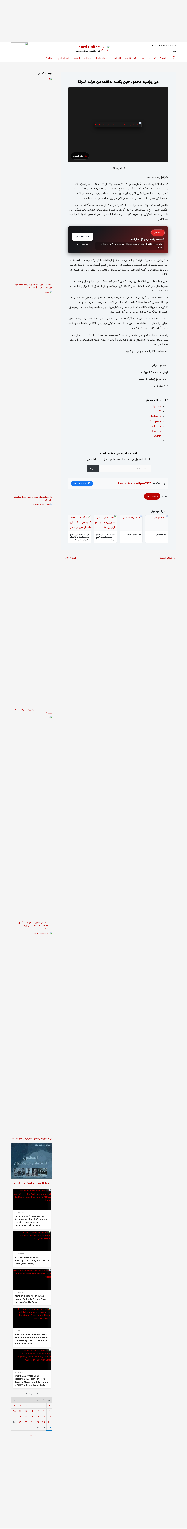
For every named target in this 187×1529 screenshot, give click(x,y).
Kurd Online (89, 47)
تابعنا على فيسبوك (80, 483)
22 (49, 1422)
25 (32, 1422)
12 (26, 1411)
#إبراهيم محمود (152, 496)
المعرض (76, 58)
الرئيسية (163, 58)
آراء (143, 58)
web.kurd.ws (82, 244)
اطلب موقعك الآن (82, 236)
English (49, 58)
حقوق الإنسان (131, 58)
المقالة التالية (68, 558)
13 (20, 1411)
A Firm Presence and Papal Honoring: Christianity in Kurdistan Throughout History (32, 1260)
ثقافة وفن (116, 58)
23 (43, 1422)
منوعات (87, 58)
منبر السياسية (101, 58)
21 (14, 1416)
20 (20, 1416)
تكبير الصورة (78, 155)
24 (38, 1422)
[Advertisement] (93, 21)
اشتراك (92, 468)
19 (26, 1416)
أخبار (153, 58)
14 (14, 1411)
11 (32, 1411)
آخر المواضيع (63, 58)
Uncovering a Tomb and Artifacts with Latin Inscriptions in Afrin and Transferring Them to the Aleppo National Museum (32, 1339)
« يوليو (33, 1435)
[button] (174, 58)
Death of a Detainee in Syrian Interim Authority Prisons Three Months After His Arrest (31, 1299)
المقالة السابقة (167, 558)
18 (32, 1416)
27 (20, 1422)
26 (26, 1422)
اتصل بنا (171, 51)
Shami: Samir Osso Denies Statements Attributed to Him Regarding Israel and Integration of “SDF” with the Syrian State (31, 1380)
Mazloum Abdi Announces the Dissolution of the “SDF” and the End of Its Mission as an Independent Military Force (31, 1221)
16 (43, 1416)
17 (38, 1416)
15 (49, 1416)
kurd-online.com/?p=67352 (134, 483)
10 (38, 1411)
